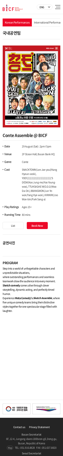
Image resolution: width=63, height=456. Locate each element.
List (13, 225)
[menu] (57, 7)
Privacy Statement (39, 427)
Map (10, 447)
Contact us (19, 427)
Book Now (37, 225)
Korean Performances (17, 22)
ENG (42, 7)
